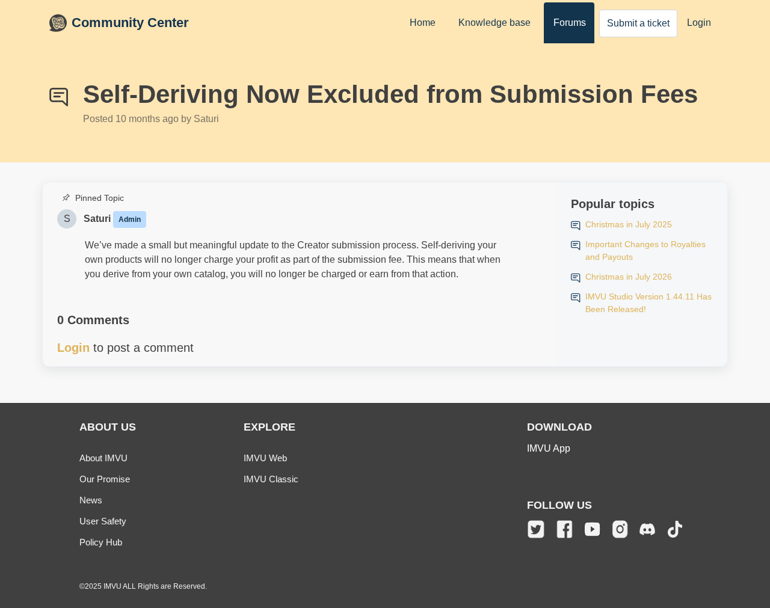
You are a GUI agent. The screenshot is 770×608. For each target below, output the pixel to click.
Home (423, 22)
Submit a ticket (638, 23)
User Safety (102, 521)
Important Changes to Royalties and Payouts (645, 250)
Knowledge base (494, 22)
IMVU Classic (271, 479)
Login (699, 22)
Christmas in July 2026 (628, 276)
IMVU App (548, 448)
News (90, 500)
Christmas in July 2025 (628, 224)
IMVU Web (265, 458)
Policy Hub (100, 542)
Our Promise (104, 479)
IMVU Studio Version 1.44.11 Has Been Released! (648, 303)
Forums (569, 22)
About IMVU (103, 458)
